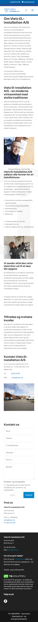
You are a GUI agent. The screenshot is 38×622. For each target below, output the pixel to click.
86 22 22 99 (15, 373)
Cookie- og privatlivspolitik (14, 570)
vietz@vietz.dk (17, 378)
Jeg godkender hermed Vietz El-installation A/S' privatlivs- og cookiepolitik (17, 487)
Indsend (28, 495)
